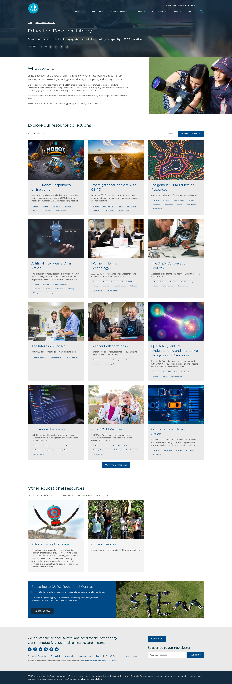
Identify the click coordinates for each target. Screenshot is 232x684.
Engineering (56, 206)
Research (96, 11)
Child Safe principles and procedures (99, 660)
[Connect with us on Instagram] (35, 649)
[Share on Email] (67, 47)
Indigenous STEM (108, 206)
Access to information (37, 656)
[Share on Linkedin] (61, 47)
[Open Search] (201, 11)
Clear (170, 133)
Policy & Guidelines (114, 656)
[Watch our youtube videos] (57, 649)
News (175, 11)
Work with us (117, 11)
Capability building (120, 286)
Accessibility (56, 656)
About (78, 11)
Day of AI (46, 285)
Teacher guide (168, 204)
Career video (36, 289)
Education (157, 11)
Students (35, 206)
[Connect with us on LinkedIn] (40, 649)
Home (30, 22)
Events (191, 11)
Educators (96, 206)
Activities (45, 206)
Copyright (69, 656)
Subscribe (196, 654)
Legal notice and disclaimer (90, 656)
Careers (138, 11)
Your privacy (131, 656)
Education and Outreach (45, 22)
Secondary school (60, 210)
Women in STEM (126, 282)
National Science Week (60, 285)
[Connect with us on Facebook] (30, 649)
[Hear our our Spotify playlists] (46, 649)
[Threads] (51, 649)
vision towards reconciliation (89, 679)
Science (35, 210)
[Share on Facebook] (51, 47)
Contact (32, 47)
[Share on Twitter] (56, 47)
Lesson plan (156, 204)
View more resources (116, 465)
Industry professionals (110, 282)
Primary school (46, 210)
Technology (68, 206)
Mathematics (131, 206)
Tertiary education (168, 286)
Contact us (156, 638)
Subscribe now (42, 611)
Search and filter (192, 133)
